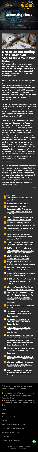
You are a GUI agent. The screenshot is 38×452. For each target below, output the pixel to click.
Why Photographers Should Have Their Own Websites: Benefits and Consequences (19, 372)
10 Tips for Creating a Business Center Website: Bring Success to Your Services (19, 329)
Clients (4, 421)
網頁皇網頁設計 (14, 448)
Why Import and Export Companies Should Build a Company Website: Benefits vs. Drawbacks (20, 364)
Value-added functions (10, 432)
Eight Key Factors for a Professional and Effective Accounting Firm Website (21, 281)
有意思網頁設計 (23, 448)
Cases (4, 413)
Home (4, 409)
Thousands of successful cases (13, 425)
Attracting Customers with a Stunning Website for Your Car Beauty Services (18, 321)
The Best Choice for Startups (18, 203)
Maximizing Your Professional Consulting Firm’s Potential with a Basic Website (19, 313)
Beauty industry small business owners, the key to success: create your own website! (20, 236)
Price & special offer (9, 417)
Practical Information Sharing (13, 428)
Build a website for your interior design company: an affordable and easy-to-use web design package (20, 250)
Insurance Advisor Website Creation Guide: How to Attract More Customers (20, 350)
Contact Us (6, 436)
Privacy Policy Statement (11, 440)
